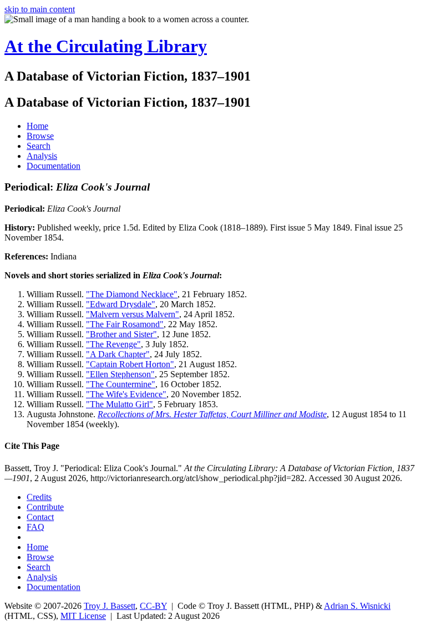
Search (38, 146)
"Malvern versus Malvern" (132, 314)
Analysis (42, 156)
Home (37, 126)
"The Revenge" (113, 344)
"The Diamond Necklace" (132, 294)
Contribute (45, 507)
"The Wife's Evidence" (126, 394)
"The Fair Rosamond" (125, 324)
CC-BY (153, 606)
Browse (40, 136)
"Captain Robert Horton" (130, 364)
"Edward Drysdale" (120, 304)
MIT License (83, 616)
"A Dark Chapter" (118, 354)
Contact (40, 517)
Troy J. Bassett (109, 606)
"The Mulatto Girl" (119, 404)
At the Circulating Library (105, 46)
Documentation (53, 166)
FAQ (35, 527)
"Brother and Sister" (121, 334)
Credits (39, 497)
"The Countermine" (120, 384)
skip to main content (39, 9)
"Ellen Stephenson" (120, 374)
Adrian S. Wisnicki (357, 606)
